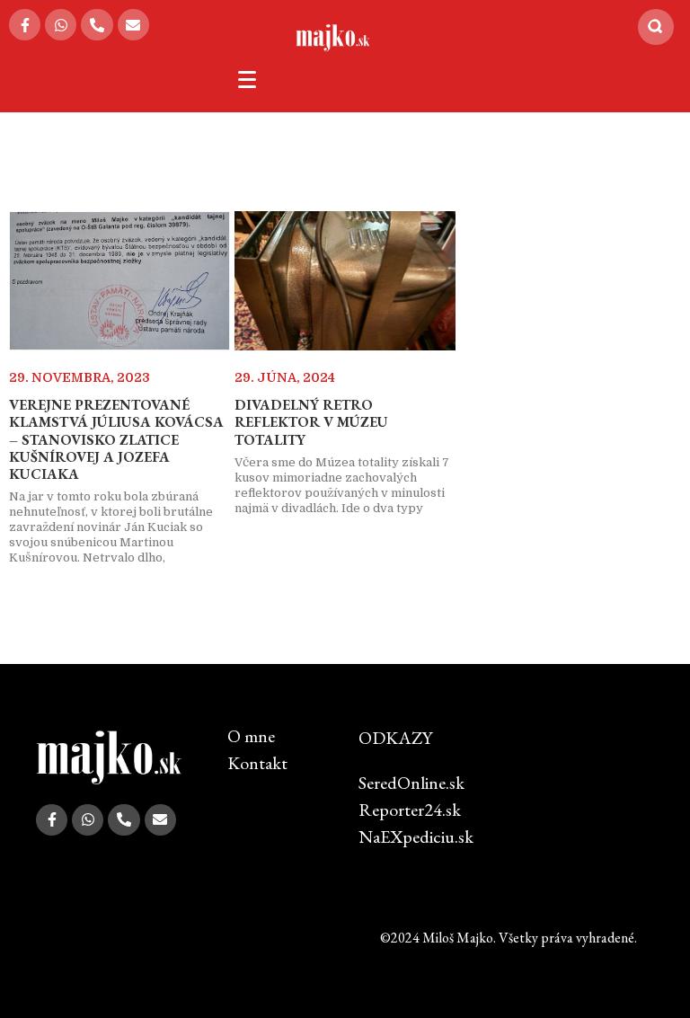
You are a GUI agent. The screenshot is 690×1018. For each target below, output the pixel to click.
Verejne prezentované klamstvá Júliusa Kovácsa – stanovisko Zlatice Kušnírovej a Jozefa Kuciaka (116, 439)
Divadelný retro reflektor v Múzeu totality (311, 421)
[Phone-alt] (96, 24)
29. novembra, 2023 (79, 377)
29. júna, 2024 (284, 377)
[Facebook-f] (24, 24)
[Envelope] (133, 24)
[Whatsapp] (60, 24)
